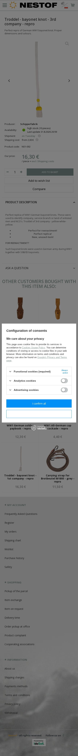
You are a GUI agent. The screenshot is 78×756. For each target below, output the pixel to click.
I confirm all (39, 403)
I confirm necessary (39, 414)
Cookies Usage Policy (33, 347)
